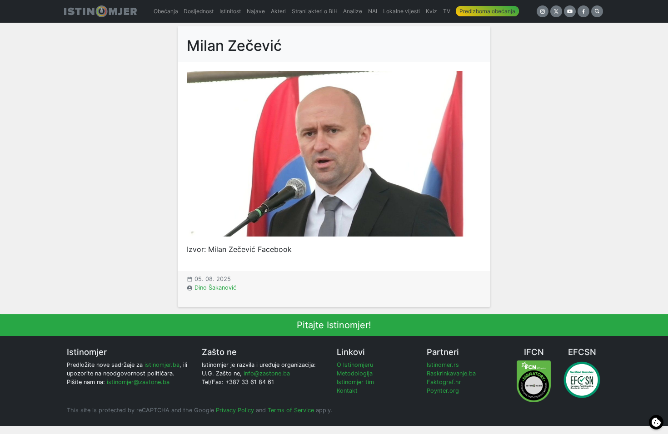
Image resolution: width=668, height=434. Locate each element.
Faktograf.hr (444, 382)
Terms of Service (291, 410)
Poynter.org (443, 390)
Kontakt (347, 390)
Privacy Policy (235, 410)
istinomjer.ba (162, 364)
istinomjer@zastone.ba (138, 382)
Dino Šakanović (215, 287)
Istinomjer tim (355, 382)
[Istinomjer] (100, 11)
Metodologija (355, 373)
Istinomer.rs (443, 364)
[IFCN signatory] (534, 380)
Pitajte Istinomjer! (334, 325)
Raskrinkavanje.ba (451, 373)
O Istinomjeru (355, 364)
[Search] (597, 11)
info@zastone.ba (267, 373)
